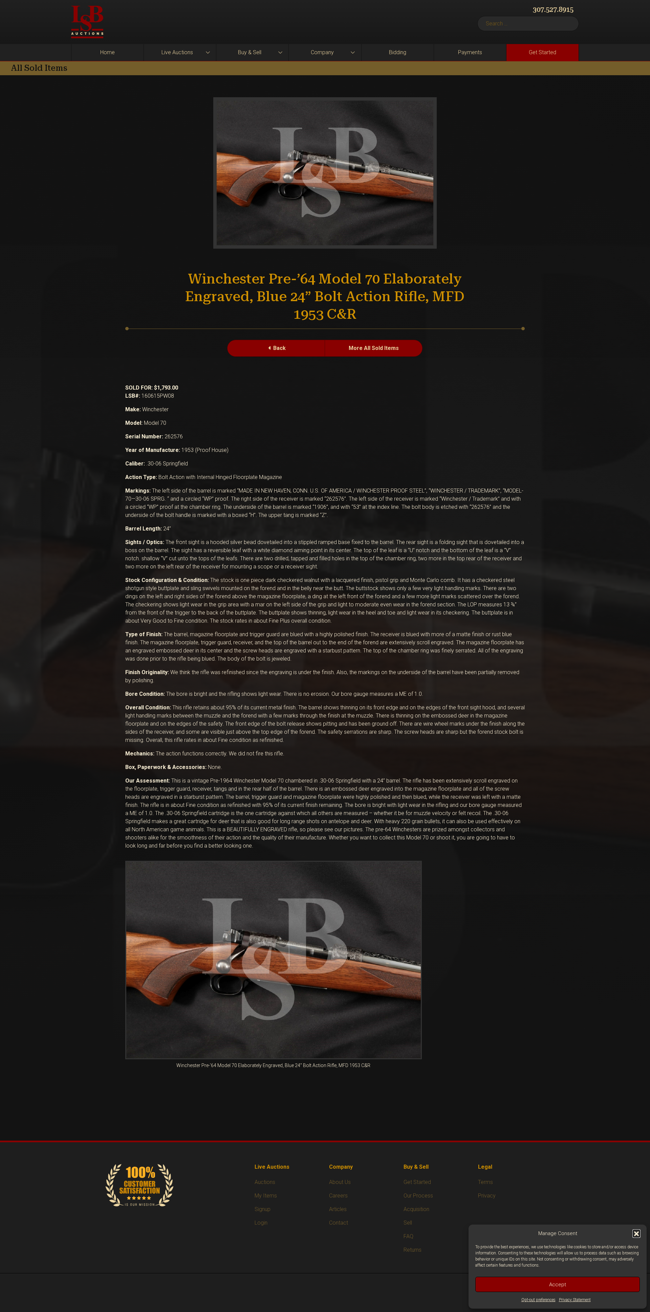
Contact (338, 1223)
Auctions (265, 1182)
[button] (636, 1233)
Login (261, 1223)
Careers (338, 1195)
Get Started (542, 52)
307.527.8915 (553, 9)
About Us (340, 1182)
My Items (266, 1195)
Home (107, 52)
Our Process (418, 1195)
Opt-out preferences (538, 1299)
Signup (262, 1209)
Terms (485, 1182)
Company (322, 52)
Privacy (487, 1195)
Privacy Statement (575, 1299)
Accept (557, 1285)
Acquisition (416, 1209)
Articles (338, 1209)
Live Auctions (177, 52)
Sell (408, 1223)
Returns (412, 1250)
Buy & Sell (249, 52)
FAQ (408, 1236)
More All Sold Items (374, 348)
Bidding (397, 52)
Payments (470, 52)
